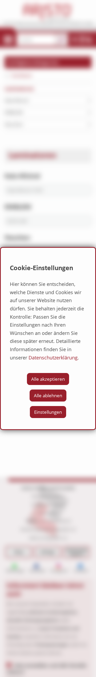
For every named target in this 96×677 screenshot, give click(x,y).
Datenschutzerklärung (53, 357)
